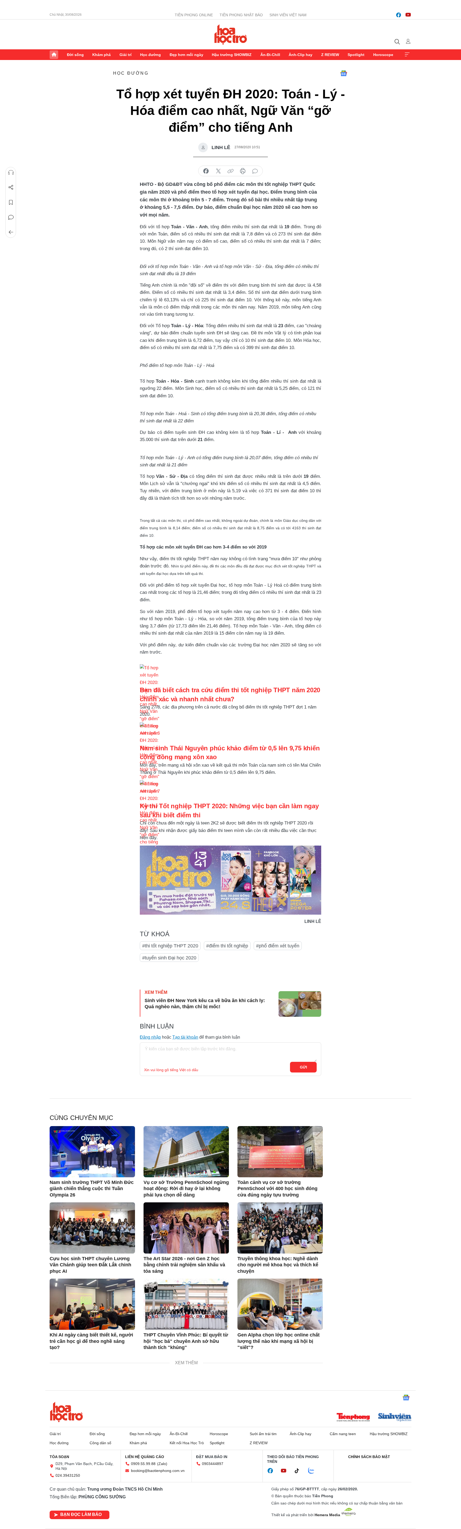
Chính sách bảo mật (369, 1457)
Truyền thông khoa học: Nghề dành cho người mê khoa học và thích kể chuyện (277, 1265)
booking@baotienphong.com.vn (158, 1470)
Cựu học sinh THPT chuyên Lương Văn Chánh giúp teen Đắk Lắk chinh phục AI (90, 1265)
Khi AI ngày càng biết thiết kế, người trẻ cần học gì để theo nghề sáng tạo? (91, 1341)
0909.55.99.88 (143, 1464)
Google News (343, 73)
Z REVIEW (330, 55)
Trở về (11, 232)
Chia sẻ (11, 187)
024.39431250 (67, 1475)
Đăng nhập (150, 1037)
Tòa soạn (59, 1457)
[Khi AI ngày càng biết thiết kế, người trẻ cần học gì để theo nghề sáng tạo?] (92, 1304)
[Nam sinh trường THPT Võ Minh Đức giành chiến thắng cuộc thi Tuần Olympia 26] (92, 1151)
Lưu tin (11, 202)
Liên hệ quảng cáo (144, 1457)
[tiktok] (299, 1471)
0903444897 (212, 1464)
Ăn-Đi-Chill (270, 55)
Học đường (150, 55)
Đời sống (75, 55)
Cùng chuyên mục (81, 1117)
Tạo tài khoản (185, 1037)
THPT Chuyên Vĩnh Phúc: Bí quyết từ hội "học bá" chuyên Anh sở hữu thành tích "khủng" (186, 1341)
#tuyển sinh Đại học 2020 (169, 957)
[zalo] (314, 1471)
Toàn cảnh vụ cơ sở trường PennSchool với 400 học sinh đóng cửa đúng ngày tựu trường (277, 1189)
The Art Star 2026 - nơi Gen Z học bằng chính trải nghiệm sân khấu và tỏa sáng (184, 1265)
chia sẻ (206, 171)
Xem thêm (407, 54)
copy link (230, 171)
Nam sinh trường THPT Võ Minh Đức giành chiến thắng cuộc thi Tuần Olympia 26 (92, 1189)
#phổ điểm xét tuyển (277, 945)
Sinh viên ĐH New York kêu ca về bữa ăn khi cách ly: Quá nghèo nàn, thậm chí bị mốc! (205, 1003)
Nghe (11, 172)
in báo (242, 171)
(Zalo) (162, 1464)
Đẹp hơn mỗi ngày (186, 55)
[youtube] (408, 15)
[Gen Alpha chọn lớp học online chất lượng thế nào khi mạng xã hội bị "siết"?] (280, 1304)
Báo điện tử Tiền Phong (230, 34)
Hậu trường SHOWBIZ (232, 55)
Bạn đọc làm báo (81, 1514)
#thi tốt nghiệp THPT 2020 (170, 945)
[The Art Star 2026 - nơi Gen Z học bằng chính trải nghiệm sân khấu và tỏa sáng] (186, 1228)
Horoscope (383, 55)
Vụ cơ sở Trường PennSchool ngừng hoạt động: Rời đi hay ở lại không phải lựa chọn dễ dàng (186, 1189)
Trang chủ (54, 54)
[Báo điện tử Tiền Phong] (353, 1418)
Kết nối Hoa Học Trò (187, 1443)
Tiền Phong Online (194, 15)
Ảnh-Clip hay (300, 55)
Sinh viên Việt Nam (288, 15)
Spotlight (356, 55)
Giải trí (126, 55)
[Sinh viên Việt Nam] (394, 1418)
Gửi (303, 1067)
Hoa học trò (66, 1412)
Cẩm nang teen (343, 1434)
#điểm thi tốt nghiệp (227, 945)
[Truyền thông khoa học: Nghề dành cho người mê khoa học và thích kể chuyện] (280, 1228)
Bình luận (11, 217)
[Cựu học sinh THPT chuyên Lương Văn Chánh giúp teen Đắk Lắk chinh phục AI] (92, 1228)
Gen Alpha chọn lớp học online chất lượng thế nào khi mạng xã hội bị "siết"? (278, 1341)
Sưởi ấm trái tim (263, 1434)
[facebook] (398, 15)
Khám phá (101, 55)
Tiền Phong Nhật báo (241, 15)
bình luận (255, 171)
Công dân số (100, 1443)
